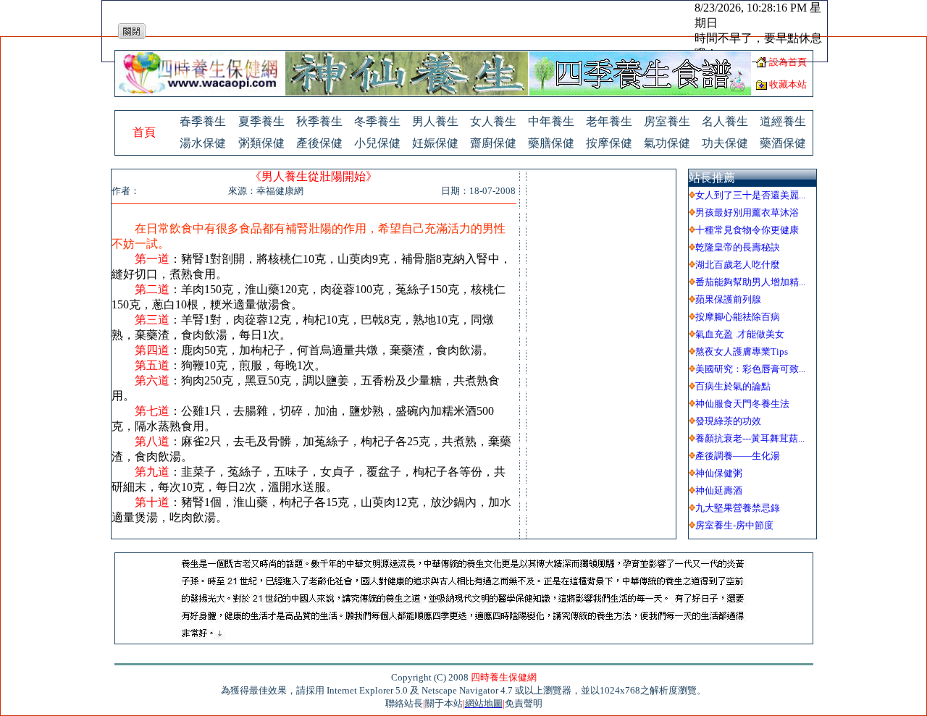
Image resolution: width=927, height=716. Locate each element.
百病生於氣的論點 (733, 386)
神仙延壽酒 (718, 490)
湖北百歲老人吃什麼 (737, 264)
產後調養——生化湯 (737, 455)
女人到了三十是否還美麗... (750, 195)
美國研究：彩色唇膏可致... (750, 368)
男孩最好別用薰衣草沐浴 (747, 212)
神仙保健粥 (718, 473)
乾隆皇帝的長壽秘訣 (737, 247)
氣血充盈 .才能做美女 (739, 334)
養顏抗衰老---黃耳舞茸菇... (750, 438)
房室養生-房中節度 (734, 525)
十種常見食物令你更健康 (747, 229)
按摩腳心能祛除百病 (737, 316)
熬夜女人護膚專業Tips (741, 351)
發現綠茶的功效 (728, 421)
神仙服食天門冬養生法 (742, 403)
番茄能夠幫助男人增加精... (750, 282)
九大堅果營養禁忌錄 (737, 507)
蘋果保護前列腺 (728, 299)
